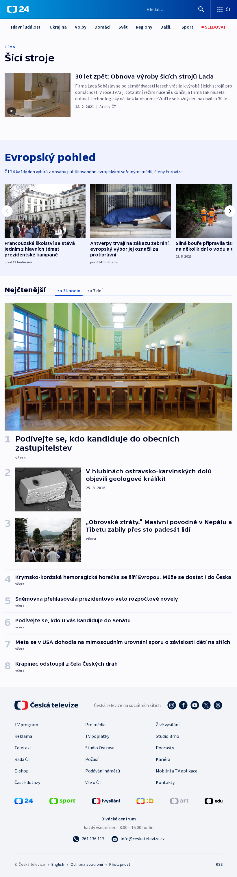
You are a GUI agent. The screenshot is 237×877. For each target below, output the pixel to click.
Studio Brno (167, 736)
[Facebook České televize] (183, 705)
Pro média (95, 724)
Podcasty (165, 748)
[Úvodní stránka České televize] (46, 705)
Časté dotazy (27, 782)
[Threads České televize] (218, 705)
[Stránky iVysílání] (106, 800)
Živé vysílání (167, 724)
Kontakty (165, 782)
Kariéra (163, 759)
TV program (26, 724)
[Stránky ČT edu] (214, 800)
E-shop (21, 771)
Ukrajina (58, 27)
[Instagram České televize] (171, 705)
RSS (219, 864)
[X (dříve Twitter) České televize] (206, 705)
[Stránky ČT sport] (62, 800)
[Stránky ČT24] (23, 800)
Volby (80, 27)
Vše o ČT (93, 782)
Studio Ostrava (99, 748)
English (57, 864)
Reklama (23, 736)
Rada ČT (22, 759)
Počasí (91, 759)
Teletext (23, 748)
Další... (167, 27)
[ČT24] (18, 9)
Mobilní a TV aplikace (176, 771)
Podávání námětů (102, 771)
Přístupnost (119, 864)
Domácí (102, 27)
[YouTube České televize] (194, 705)
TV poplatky (97, 736)
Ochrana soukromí (87, 864)
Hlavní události (26, 27)
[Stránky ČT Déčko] (144, 800)
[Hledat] (201, 9)
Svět (123, 27)
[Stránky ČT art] (179, 800)
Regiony (144, 27)
